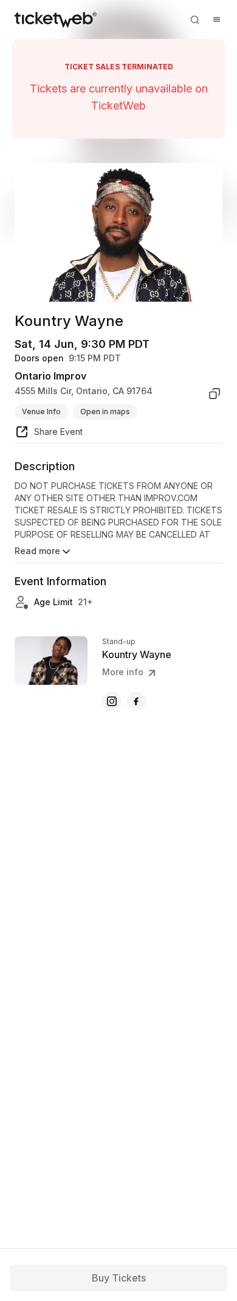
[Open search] (194, 19)
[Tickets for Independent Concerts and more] (56, 19)
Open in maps (105, 411)
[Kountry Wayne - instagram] (112, 701)
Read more (37, 551)
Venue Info (41, 411)
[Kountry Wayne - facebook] (136, 701)
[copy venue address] (214, 393)
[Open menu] (216, 19)
